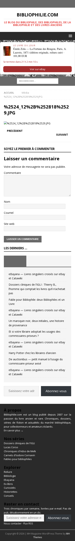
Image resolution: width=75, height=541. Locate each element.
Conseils (9, 495)
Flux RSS (28, 523)
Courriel (8, 213)
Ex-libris (8, 484)
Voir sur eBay (37, 69)
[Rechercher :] (37, 81)
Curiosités (10, 487)
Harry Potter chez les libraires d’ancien (32, 353)
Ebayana (9, 480)
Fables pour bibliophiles (18, 459)
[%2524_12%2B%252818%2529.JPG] (27, 123)
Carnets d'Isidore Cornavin (19, 455)
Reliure (8, 472)
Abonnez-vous (56, 391)
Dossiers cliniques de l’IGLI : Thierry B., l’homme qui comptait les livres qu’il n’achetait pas (37, 289)
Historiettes (10, 491)
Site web (9, 224)
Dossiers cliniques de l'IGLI (19, 443)
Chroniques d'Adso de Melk (20, 451)
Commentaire (12, 173)
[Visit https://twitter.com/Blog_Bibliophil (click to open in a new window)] (41, 4)
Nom (7, 201)
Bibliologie (10, 476)
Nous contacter (13, 523)
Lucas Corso (11, 447)
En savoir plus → (13, 430)
